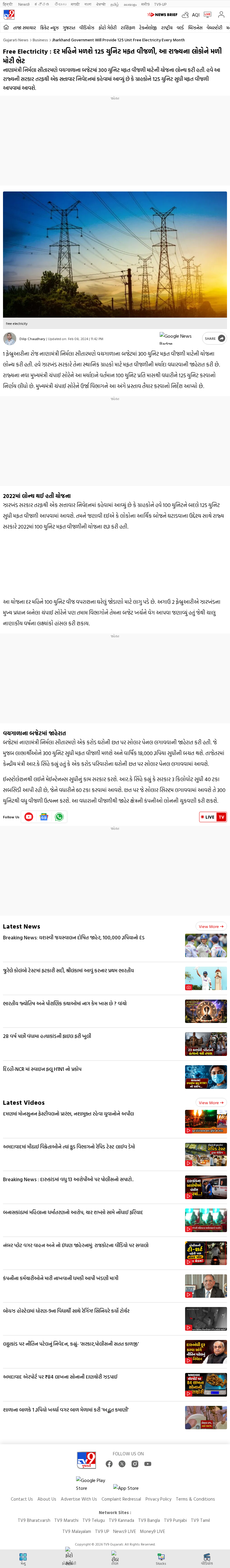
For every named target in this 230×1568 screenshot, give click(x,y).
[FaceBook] (109, 1463)
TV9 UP (102, 1531)
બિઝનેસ (195, 27)
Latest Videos (24, 1102)
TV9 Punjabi (175, 1520)
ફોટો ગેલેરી (107, 27)
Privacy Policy (158, 1498)
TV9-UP (160, 4)
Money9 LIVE (152, 1531)
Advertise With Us (79, 1498)
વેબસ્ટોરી (214, 27)
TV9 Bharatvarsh (34, 1520)
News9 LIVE (124, 1531)
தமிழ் (115, 4)
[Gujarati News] (9, 14)
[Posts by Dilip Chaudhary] (9, 338)
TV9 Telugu (93, 1520)
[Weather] (187, 14)
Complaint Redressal (121, 1498)
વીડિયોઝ (86, 27)
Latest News (21, 926)
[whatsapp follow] (59, 816)
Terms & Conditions (195, 1498)
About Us (46, 1498)
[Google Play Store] (94, 1484)
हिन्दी (8, 4)
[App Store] (131, 1489)
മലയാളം (130, 4)
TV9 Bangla (149, 1520)
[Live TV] (206, 15)
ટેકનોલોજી (148, 27)
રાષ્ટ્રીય (166, 27)
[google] (180, 338)
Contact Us (22, 1498)
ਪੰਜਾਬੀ (101, 4)
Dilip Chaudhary (32, 338)
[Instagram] (134, 1463)
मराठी (75, 4)
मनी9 (145, 4)
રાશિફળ (128, 27)
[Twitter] (122, 1463)
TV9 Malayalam (76, 1531)
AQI (195, 14)
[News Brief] (163, 14)
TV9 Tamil (200, 1520)
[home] (6, 27)
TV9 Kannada (121, 1520)
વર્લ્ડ (180, 27)
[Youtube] (29, 816)
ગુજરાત (69, 27)
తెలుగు (60, 4)
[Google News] (44, 816)
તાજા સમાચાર (24, 27)
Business (40, 40)
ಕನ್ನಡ (42, 4)
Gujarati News (15, 40)
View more (209, 926)
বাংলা (87, 4)
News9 (23, 4)
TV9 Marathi (66, 1520)
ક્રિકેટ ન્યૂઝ (49, 27)
